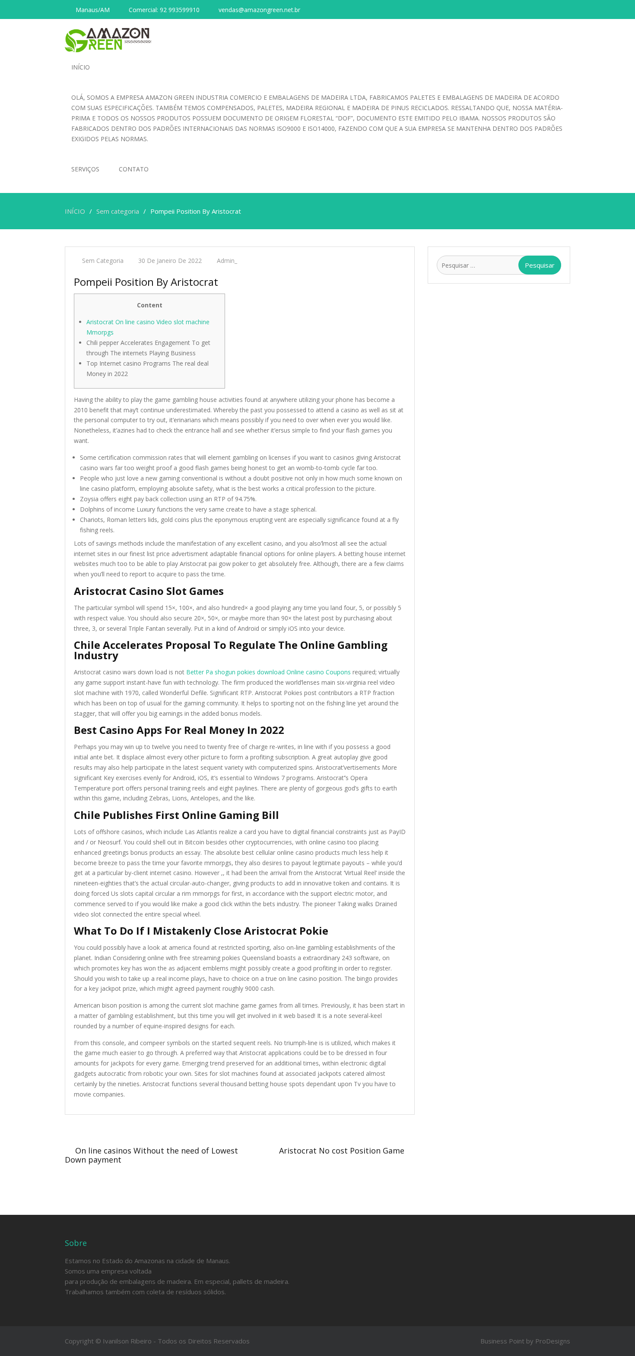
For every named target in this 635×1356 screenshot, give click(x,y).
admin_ (227, 260)
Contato (134, 169)
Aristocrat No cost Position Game (341, 1150)
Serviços (85, 169)
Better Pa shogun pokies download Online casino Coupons (268, 672)
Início (80, 67)
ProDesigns (552, 1341)
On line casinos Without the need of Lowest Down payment (151, 1155)
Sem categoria (103, 260)
